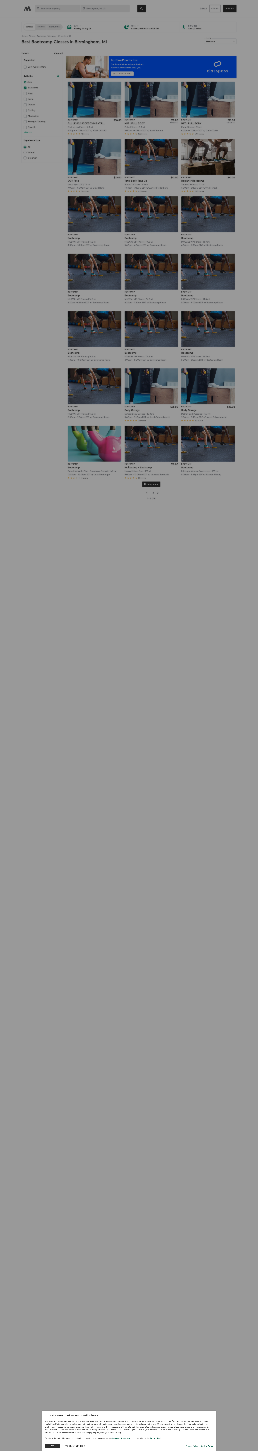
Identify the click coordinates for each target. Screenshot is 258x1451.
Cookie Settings (75, 1446)
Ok (52, 1446)
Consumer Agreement (120, 1438)
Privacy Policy (156, 1438)
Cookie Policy (207, 1446)
